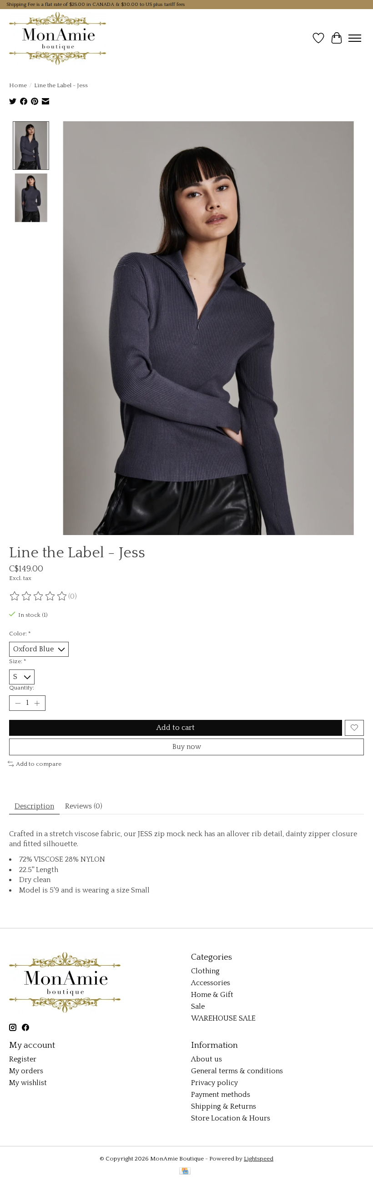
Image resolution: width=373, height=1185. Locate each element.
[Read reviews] (38, 596)
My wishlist (28, 1083)
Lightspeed (258, 1158)
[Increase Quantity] (37, 703)
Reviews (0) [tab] (83, 806)
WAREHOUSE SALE (223, 1018)
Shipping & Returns (223, 1106)
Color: (20, 633)
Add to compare (38, 764)
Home (18, 85)
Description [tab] (34, 806)
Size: (17, 661)
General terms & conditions (237, 1071)
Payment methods (220, 1095)
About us (206, 1059)
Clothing (205, 971)
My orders (26, 1071)
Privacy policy (214, 1083)
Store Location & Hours (230, 1118)
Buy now (186, 747)
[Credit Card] (185, 1171)
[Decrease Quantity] (18, 703)
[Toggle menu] (355, 38)
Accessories (210, 983)
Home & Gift (212, 995)
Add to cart (175, 728)
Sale (198, 1006)
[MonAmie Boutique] (57, 38)
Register (22, 1059)
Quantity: (21, 687)
